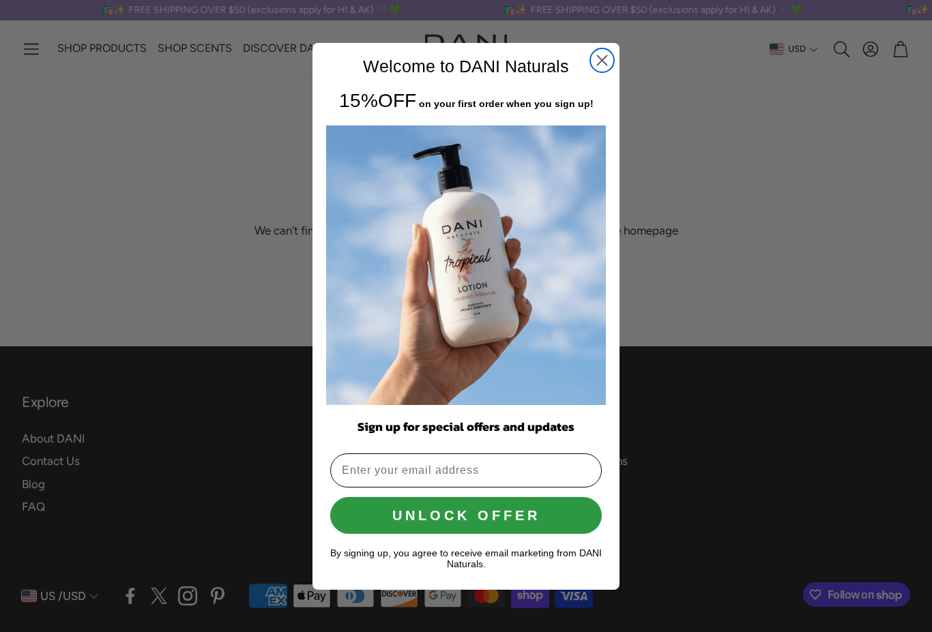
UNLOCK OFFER (466, 515)
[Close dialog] (602, 60)
